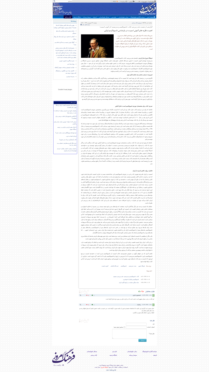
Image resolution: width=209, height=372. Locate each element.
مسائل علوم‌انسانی (104, 17)
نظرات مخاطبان (147, 291)
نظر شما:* (151, 333)
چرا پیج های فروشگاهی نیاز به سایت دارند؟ (65, 132)
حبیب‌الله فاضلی (115, 266)
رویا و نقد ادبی (70, 64)
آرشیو (131, 1)
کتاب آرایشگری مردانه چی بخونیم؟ (67, 139)
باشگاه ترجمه (77, 17)
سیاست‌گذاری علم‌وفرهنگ (137, 17)
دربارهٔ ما (123, 1)
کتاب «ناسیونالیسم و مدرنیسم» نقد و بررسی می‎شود (126, 276)
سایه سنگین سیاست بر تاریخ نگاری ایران (129, 282)
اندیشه (95, 17)
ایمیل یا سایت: (150, 327)
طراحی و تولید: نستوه (111, 370)
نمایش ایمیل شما (118, 327)
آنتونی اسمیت (105, 266)
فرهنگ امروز (141, 266)
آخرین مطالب (73, 103)
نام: (153, 324)
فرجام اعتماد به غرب (71, 136)
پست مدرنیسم (132, 266)
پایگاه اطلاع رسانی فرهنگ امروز (139, 9)
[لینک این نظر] (80, 295)
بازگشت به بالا (57, 365)
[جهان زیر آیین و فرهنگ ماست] (65, 356)
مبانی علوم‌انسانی (123, 17)
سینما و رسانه (87, 17)
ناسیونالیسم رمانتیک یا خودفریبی (131, 279)
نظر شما (152, 320)
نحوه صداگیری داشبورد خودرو (67, 60)
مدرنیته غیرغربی (70, 76)
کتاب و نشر (68, 17)
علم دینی (113, 17)
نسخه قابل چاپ (86, 24)
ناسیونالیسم (124, 266)
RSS (114, 1)
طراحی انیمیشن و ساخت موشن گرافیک (64, 67)
